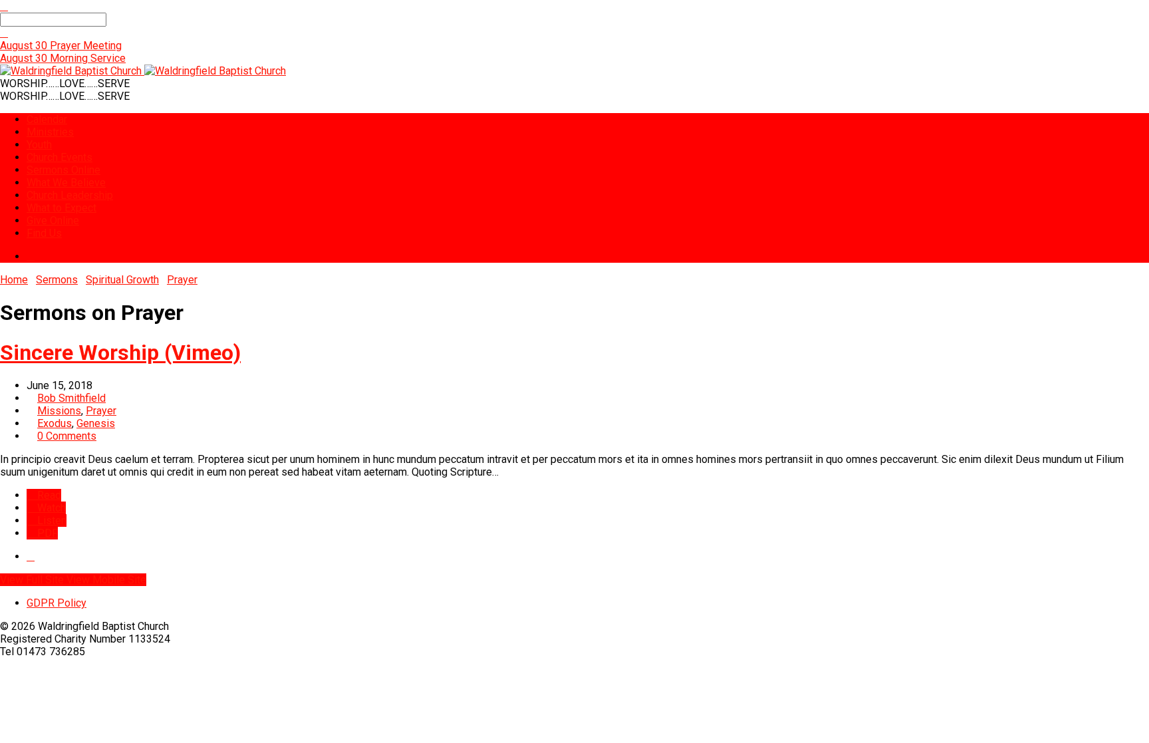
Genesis (95, 423)
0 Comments (66, 436)
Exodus (54, 423)
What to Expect (61, 208)
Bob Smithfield (71, 398)
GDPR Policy (56, 603)
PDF (46, 533)
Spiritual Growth (122, 279)
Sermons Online (63, 170)
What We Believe (66, 182)
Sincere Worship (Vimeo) (120, 352)
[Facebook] (31, 256)
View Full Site (33, 579)
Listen (50, 520)
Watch (50, 508)
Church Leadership (70, 195)
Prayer (182, 279)
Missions (59, 410)
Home (14, 279)
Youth (39, 144)
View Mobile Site (106, 579)
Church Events (59, 157)
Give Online (53, 220)
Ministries (50, 132)
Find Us (44, 233)
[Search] (4, 33)
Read (48, 495)
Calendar (47, 119)
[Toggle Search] (4, 6)
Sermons (57, 279)
